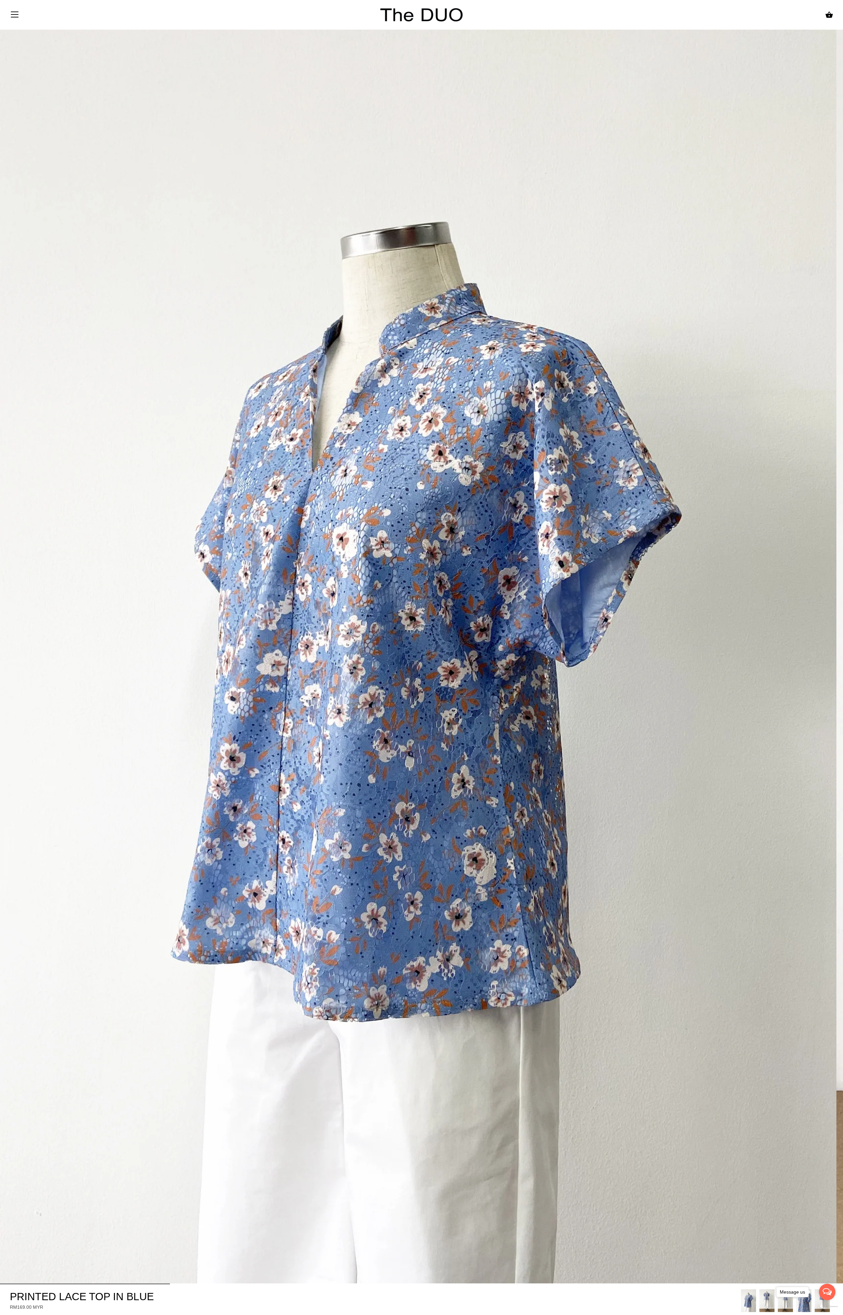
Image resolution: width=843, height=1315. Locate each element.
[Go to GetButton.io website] (827, 1306)
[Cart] (829, 15)
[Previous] (741, 1300)
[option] (748, 1300)
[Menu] (15, 16)
